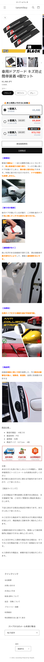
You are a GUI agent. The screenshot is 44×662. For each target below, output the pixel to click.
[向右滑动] (41, 62)
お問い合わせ (10, 585)
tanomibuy (18, 658)
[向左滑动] (2, 62)
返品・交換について (12, 601)
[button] (4, 7)
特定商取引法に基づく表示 (15, 617)
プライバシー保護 (11, 607)
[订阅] (36, 633)
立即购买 (22, 150)
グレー (32, 93)
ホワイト (20, 93)
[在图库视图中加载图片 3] (33, 62)
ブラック (7, 93)
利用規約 (8, 612)
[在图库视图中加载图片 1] (11, 62)
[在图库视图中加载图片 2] (22, 62)
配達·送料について (12, 596)
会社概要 (8, 580)
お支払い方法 (10, 591)
